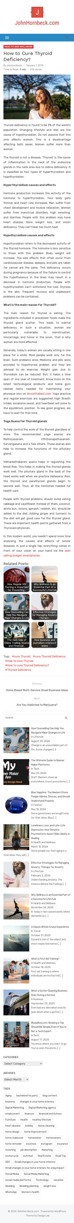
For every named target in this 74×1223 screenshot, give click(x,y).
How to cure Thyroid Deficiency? (28, 665)
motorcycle (11, 1155)
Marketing (47, 1149)
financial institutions (50, 1113)
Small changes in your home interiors (35, 1161)
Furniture (10, 1119)
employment (12, 1113)
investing (10, 1149)
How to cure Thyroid (20, 661)
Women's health (30, 1192)
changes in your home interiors (37, 1101)
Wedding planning (29, 1186)
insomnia (31, 1143)
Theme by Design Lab (38, 1215)
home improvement (35, 1131)
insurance (62, 1143)
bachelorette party (27, 1095)
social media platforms (18, 1180)
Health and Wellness (18, 46)
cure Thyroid (22, 656)
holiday (29, 1125)
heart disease (12, 1125)
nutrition (28, 1155)
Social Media (12, 1174)
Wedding (10, 1186)
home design (12, 1131)
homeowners (53, 1137)
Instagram (46, 1143)
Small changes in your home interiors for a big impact (34, 1168)
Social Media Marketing (36, 1174)
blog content (50, 1095)
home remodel (13, 1143)
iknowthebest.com (39, 393)
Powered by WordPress (53, 1211)
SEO (7, 1161)
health (24, 1119)
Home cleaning (46, 1125)
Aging (8, 1095)
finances (29, 1113)
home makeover (14, 1137)
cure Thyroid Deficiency (50, 656)
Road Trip (61, 1155)
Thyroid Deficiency (19, 670)
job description (28, 1149)
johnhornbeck (14, 65)
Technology (42, 1180)
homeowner (34, 1137)
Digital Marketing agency (42, 1107)
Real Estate (44, 1155)
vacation (59, 1180)
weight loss (49, 1186)
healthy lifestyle (42, 1119)
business (10, 1101)
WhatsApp (11, 1192)
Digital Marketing (14, 1107)
